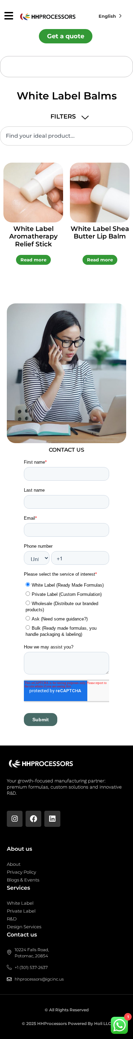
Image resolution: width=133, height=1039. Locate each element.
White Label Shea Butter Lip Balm (100, 233)
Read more (33, 259)
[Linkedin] (52, 818)
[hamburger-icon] (8, 16)
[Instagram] (15, 818)
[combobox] (66, 136)
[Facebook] (33, 818)
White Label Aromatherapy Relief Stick (33, 236)
